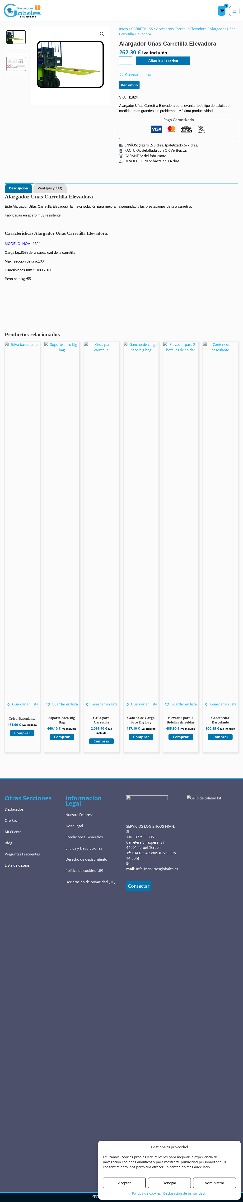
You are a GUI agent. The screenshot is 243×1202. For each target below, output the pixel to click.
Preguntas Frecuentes (22, 854)
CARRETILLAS (142, 28)
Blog (8, 842)
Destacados (14, 809)
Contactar (139, 886)
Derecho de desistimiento (86, 859)
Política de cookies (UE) (84, 870)
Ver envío (129, 85)
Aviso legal (74, 825)
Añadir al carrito (163, 60)
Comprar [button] (22, 733)
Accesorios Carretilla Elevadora (181, 28)
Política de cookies (146, 1193)
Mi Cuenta (13, 831)
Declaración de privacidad (184, 1193)
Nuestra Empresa (79, 814)
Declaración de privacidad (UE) (90, 881)
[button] (102, 34)
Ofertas (11, 820)
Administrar (214, 1182)
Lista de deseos (17, 865)
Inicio (123, 28)
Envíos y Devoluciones (83, 848)
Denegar (169, 1182)
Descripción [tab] (18, 188)
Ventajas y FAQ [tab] (50, 188)
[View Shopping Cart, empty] (221, 11)
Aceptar (124, 1182)
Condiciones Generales (84, 837)
